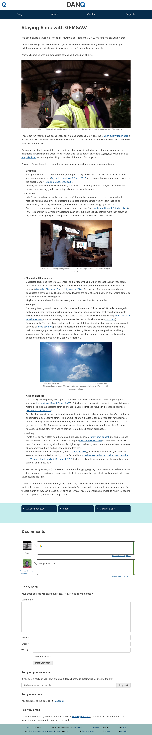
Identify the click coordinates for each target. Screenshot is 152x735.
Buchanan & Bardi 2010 (39, 410)
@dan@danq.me (87, 731)
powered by (97, 727)
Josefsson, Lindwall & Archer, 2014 (110, 208)
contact (107, 731)
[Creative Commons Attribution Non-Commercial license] (54, 727)
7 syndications (107, 509)
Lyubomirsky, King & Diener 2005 (53, 403)
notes (50, 731)
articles (33, 731)
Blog (19, 14)
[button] (76, 94)
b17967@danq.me (81, 716)
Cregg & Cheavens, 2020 (58, 182)
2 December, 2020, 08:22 (121, 556)
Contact (91, 14)
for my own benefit (99, 437)
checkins (42, 731)
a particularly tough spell (115, 136)
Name (25, 637)
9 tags (66, 509)
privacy (123, 727)
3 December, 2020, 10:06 (121, 576)
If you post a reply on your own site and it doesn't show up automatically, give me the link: (67, 679)
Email (25, 644)
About (54, 14)
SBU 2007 (110, 319)
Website (25, 650)
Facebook (59, 701)
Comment (27, 599)
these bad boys (45, 326)
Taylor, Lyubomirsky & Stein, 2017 (68, 178)
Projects (130, 14)
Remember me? (43, 656)
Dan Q (29, 727)
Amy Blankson (28, 157)
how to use (77, 727)
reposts (58, 731)
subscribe (123, 731)
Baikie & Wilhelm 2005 (90, 440)
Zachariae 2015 (78, 451)
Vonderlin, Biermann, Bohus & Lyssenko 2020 (58, 289)
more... (68, 731)
